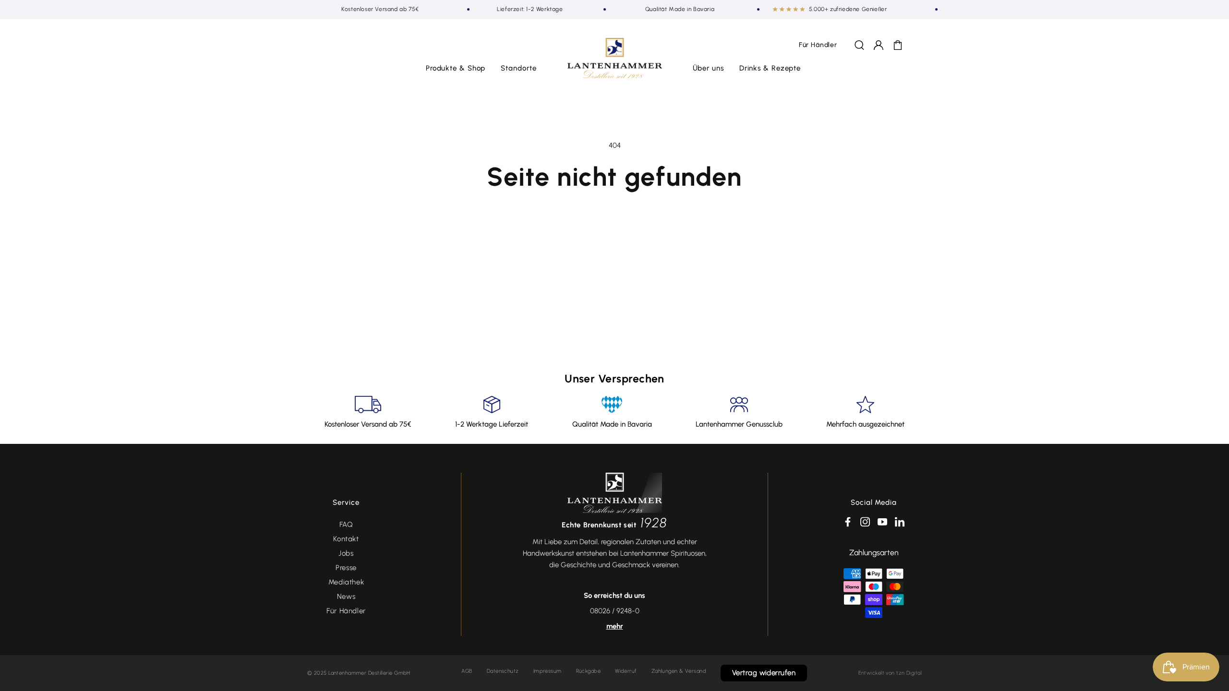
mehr (614, 626)
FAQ (346, 524)
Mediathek (346, 582)
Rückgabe (588, 671)
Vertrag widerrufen (763, 672)
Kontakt (346, 539)
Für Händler (346, 611)
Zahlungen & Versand (678, 671)
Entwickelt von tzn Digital (890, 673)
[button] (456, 68)
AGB (466, 671)
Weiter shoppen (614, 219)
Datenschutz (503, 671)
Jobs (345, 553)
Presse (346, 567)
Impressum (547, 671)
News (346, 596)
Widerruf (626, 671)
